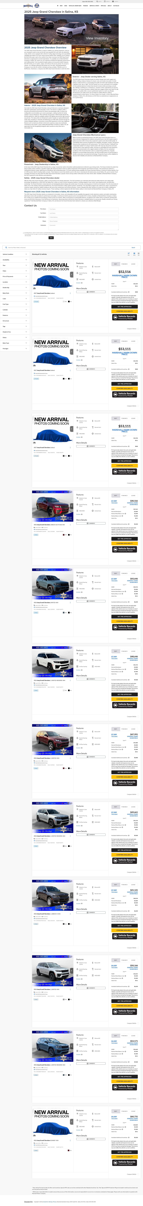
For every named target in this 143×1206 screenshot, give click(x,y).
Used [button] (65, 6)
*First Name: (43, 209)
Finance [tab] (125, 264)
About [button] (110, 6)
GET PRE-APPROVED (125, 307)
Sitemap (50, 1201)
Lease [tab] (133, 264)
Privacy (54, 1201)
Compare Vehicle (131, 328)
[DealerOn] (28, 1201)
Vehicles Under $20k (75, 6)
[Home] (57, 5)
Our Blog (116, 6)
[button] (71, 275)
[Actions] (70, 293)
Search (133, 247)
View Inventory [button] (97, 38)
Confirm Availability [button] (124, 311)
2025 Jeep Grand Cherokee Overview (45, 47)
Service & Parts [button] (94, 6)
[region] (124, 293)
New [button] (61, 6)
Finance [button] (85, 6)
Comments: (43, 225)
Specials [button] (103, 6)
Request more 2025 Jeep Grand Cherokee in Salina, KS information (51, 191)
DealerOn (45, 1201)
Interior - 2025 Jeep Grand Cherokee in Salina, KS (44, 105)
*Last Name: (43, 213)
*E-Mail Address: (42, 217)
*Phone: (44, 221)
